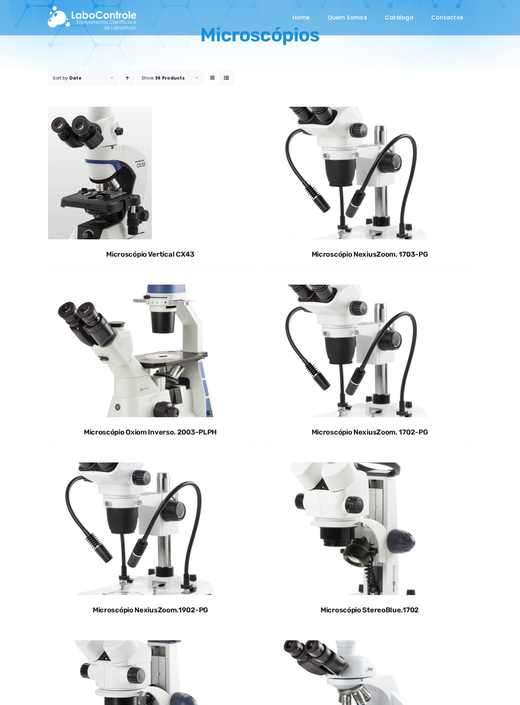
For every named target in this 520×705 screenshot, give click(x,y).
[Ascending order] (127, 78)
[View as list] (226, 78)
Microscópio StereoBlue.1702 (369, 610)
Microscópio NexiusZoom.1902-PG (150, 610)
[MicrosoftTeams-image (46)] (92, 9)
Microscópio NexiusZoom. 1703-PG (370, 254)
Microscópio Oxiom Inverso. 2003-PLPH (150, 432)
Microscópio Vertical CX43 (150, 254)
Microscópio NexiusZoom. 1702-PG (370, 432)
